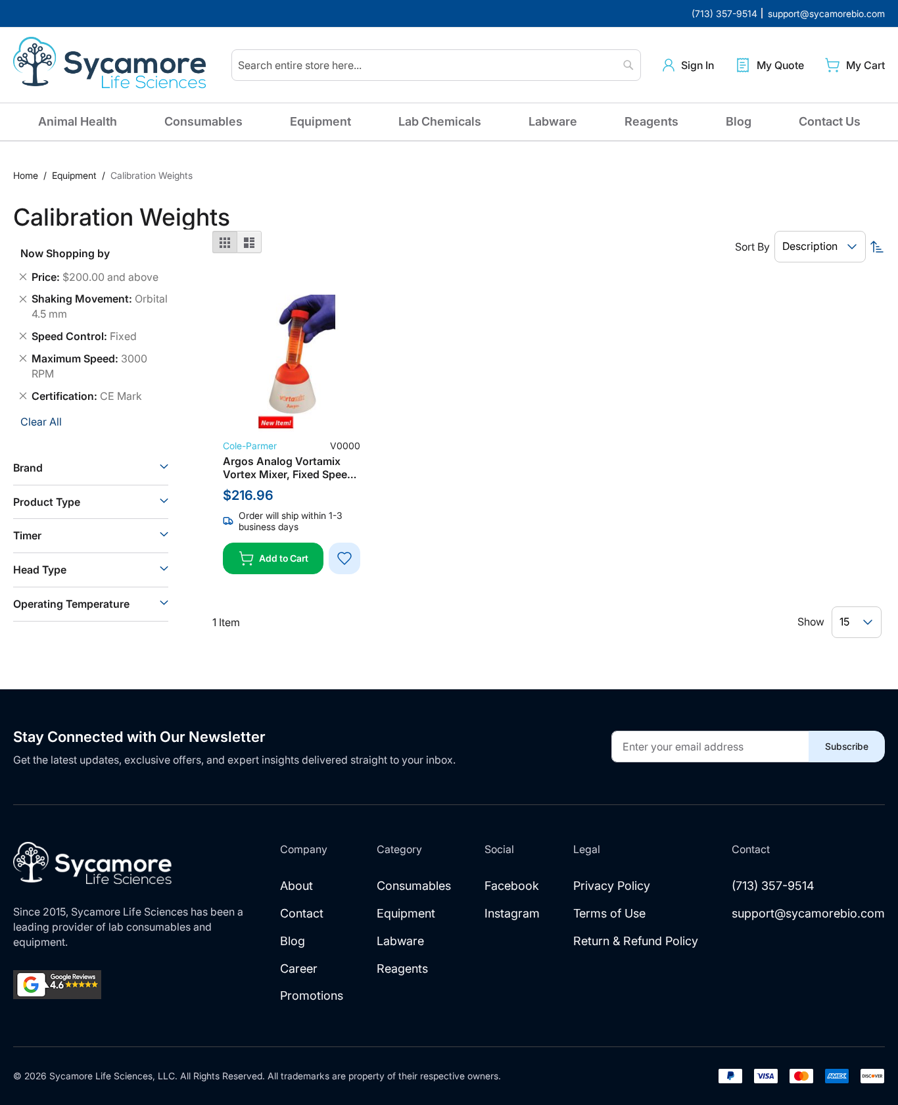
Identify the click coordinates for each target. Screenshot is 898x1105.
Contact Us (830, 121)
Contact (301, 913)
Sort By (752, 246)
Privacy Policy (611, 886)
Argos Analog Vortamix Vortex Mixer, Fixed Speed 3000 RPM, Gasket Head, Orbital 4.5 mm (288, 467)
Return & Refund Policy (635, 941)
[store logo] (111, 65)
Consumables (203, 121)
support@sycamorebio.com (808, 913)
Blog (738, 121)
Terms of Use (609, 913)
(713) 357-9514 (773, 886)
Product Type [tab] (46, 501)
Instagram (512, 913)
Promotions (311, 995)
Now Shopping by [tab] (65, 253)
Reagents (651, 121)
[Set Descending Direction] (877, 247)
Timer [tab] (27, 535)
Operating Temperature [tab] (71, 603)
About (296, 886)
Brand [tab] (28, 467)
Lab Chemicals (439, 121)
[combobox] (436, 65)
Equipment (320, 121)
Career (299, 968)
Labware (553, 121)
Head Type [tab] (39, 569)
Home (27, 175)
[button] (688, 65)
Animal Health (77, 121)
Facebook (511, 886)
